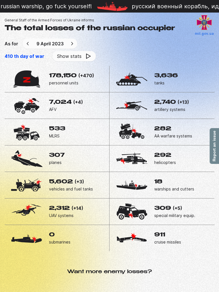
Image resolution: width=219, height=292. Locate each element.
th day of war (24, 56)
